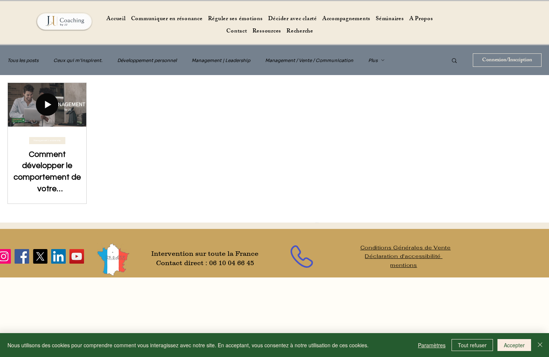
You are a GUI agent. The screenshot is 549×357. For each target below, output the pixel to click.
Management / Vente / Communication (309, 60)
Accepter (514, 345)
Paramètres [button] (432, 345)
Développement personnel (147, 60)
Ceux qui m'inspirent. (77, 60)
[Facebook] (22, 256)
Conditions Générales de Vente (405, 247)
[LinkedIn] (58, 256)
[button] (454, 61)
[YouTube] (76, 256)
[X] (40, 256)
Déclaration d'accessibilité (404, 256)
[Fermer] (540, 345)
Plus (373, 60)
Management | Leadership (221, 60)
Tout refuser (472, 345)
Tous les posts (22, 60)
